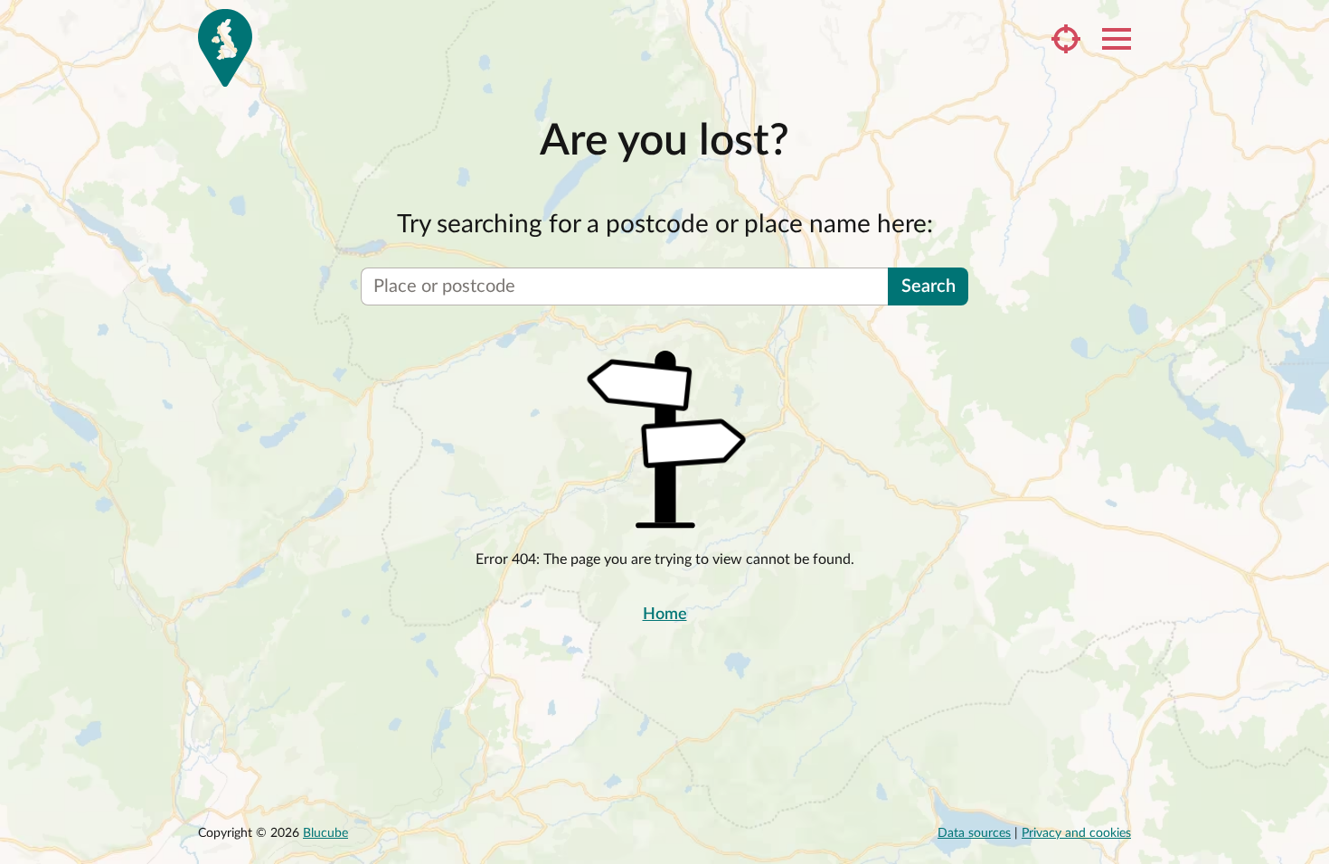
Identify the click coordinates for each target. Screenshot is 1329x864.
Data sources (974, 833)
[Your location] (1065, 38)
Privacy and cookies (1076, 833)
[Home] (225, 48)
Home (665, 614)
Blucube (325, 833)
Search (928, 286)
